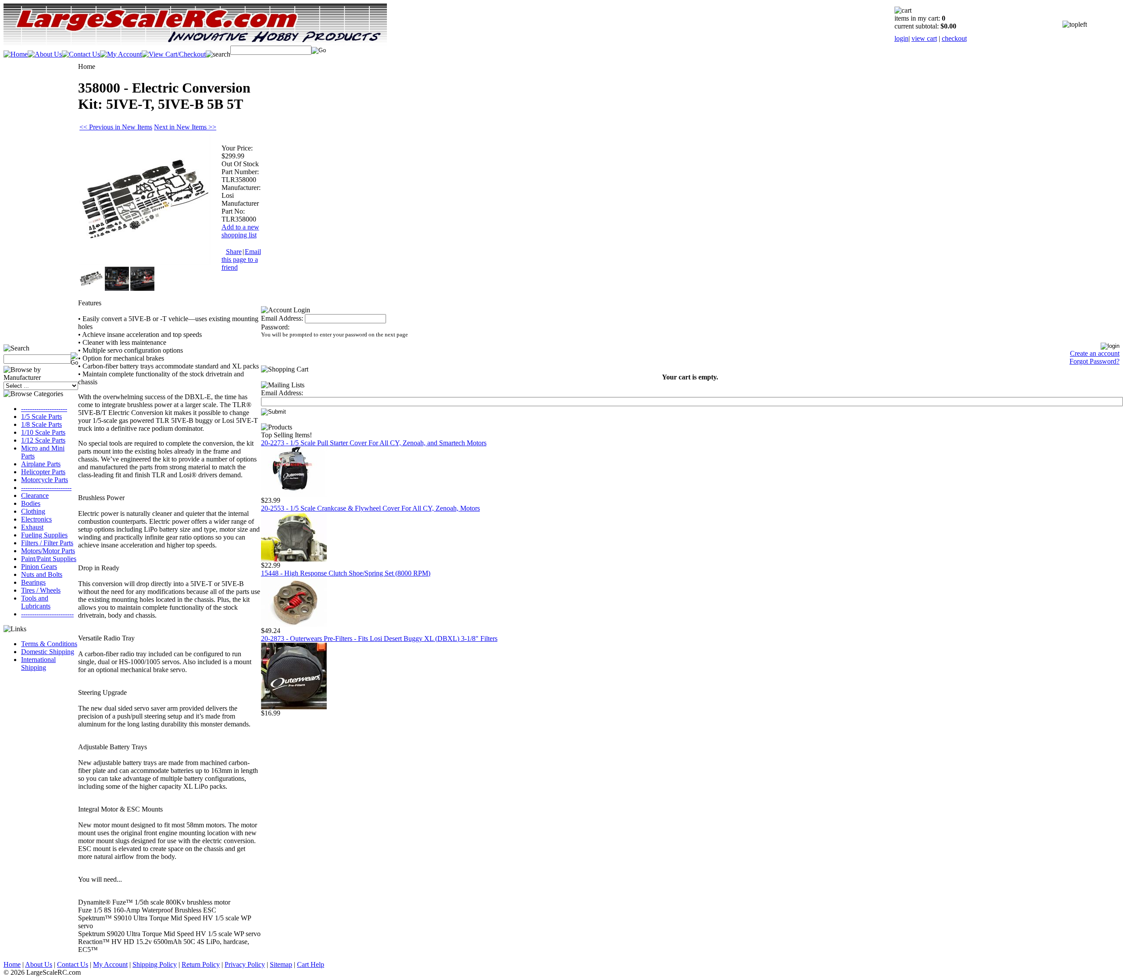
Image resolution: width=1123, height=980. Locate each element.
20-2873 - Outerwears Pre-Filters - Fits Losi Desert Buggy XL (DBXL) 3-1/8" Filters (379, 638)
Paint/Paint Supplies (48, 558)
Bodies (30, 503)
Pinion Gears (39, 566)
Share (234, 251)
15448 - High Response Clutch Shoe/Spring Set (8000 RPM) (345, 573)
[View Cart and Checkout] (174, 54)
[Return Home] (16, 54)
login (901, 38)
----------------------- (46, 487)
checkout (954, 38)
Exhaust (32, 527)
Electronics (36, 519)
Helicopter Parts (43, 472)
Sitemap (281, 964)
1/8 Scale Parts (41, 424)
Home (12, 964)
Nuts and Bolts (41, 574)
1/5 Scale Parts (41, 416)
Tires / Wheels (41, 590)
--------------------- (44, 408)
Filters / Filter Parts (47, 543)
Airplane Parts (41, 464)
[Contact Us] (81, 54)
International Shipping (38, 663)
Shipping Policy (154, 964)
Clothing (33, 511)
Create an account (1094, 353)
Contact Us (72, 964)
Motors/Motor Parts (48, 550)
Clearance (35, 495)
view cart (924, 38)
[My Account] (121, 54)
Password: (275, 327)
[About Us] (45, 54)
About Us (38, 964)
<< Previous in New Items (115, 127)
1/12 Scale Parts (43, 440)
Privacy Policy (245, 964)
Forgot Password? (1094, 361)
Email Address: (282, 318)
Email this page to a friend (241, 259)
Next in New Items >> (185, 127)
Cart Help (310, 964)
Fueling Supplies (44, 535)
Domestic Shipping (47, 651)
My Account (110, 964)
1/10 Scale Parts (43, 432)
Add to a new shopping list (240, 231)
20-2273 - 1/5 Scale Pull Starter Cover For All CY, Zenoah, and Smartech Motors (373, 443)
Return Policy (201, 964)
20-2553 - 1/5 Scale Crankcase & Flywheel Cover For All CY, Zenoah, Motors (370, 508)
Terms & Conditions (49, 643)
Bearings (33, 582)
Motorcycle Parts (44, 479)
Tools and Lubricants (35, 602)
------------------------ (47, 614)
